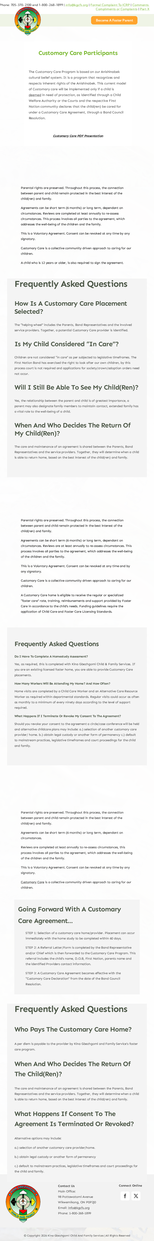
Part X (144, 9)
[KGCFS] (27, 8)
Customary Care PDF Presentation (78, 136)
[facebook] (125, 1195)
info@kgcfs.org (77, 5)
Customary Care (32, 882)
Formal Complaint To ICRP (110, 5)
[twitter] (135, 1195)
